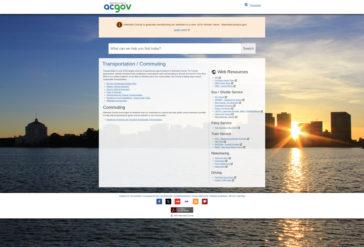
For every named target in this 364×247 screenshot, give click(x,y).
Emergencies (166, 196)
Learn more (180, 29)
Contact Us (124, 196)
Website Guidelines (218, 196)
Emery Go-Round (223, 108)
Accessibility (136, 196)
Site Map (241, 196)
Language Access (151, 196)
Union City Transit (223, 114)
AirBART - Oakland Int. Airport (228, 100)
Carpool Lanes (221, 158)
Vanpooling (220, 166)
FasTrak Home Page (224, 177)
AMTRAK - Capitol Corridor (227, 144)
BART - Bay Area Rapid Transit (229, 147)
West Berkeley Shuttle (225, 117)
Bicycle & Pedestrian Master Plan (121, 83)
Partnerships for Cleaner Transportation (124, 95)
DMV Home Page (222, 83)
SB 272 (232, 196)
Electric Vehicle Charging (118, 86)
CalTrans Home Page (224, 80)
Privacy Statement (200, 196)
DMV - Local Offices (224, 86)
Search (248, 48)
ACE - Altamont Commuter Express (230, 139)
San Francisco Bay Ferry (226, 128)
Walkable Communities (117, 101)
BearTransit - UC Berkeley (226, 103)
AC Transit (219, 97)
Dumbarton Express (224, 105)
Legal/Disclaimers (182, 196)
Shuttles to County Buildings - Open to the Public (128, 98)
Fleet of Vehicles (114, 92)
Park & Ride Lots (222, 164)
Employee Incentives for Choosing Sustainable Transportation (134, 119)
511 (216, 77)
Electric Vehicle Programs (118, 89)
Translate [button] (253, 5)
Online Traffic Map (223, 180)
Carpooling (220, 161)
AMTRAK (219, 141)
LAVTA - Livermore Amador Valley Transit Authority (237, 111)
